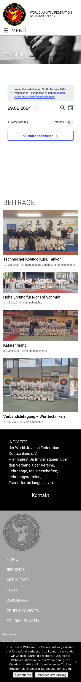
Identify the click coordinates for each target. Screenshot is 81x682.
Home (12, 559)
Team (12, 590)
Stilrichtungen (23, 621)
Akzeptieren (23, 675)
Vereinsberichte (32, 302)
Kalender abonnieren (38, 136)
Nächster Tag (62, 122)
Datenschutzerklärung (52, 675)
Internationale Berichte (38, 264)
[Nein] (75, 662)
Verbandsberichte (64, 264)
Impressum (10, 634)
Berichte (16, 569)
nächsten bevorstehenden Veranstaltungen (39, 94)
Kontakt (40, 495)
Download (17, 600)
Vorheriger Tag (19, 122)
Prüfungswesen (23, 610)
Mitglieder (18, 580)
